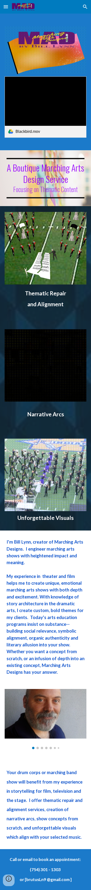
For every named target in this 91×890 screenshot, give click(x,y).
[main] (46, 178)
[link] (46, 107)
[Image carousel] (46, 719)
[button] (6, 6)
